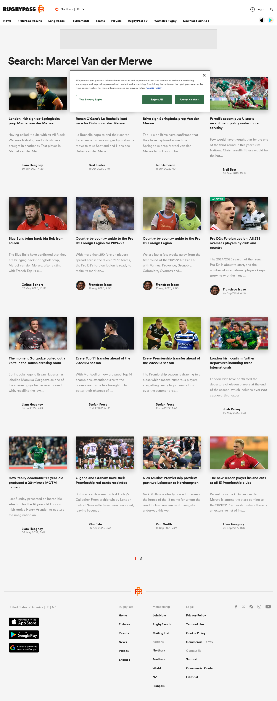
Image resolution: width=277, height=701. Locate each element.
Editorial (192, 677)
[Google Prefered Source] (49, 648)
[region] (140, 91)
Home (123, 615)
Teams (100, 21)
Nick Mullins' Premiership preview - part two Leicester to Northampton (170, 480)
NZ (155, 677)
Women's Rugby (165, 21)
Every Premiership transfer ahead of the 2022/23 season (171, 360)
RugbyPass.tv (162, 624)
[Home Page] (23, 9)
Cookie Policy (196, 633)
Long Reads (56, 21)
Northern (159, 650)
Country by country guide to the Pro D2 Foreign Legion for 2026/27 (104, 240)
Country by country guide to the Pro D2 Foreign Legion (171, 240)
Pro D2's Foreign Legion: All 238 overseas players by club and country (235, 243)
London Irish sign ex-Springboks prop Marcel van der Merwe (34, 120)
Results (124, 633)
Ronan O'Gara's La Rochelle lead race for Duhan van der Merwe (101, 120)
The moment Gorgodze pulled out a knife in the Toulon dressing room (37, 360)
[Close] (204, 75)
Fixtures (124, 624)
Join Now (159, 615)
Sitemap (124, 660)
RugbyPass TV (138, 21)
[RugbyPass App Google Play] (49, 635)
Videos (124, 651)
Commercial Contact (201, 668)
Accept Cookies (189, 99)
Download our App (196, 21)
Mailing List (161, 633)
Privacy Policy (196, 615)
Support (191, 659)
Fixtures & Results (30, 21)
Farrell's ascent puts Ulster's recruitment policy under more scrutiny (234, 123)
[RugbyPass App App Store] (49, 622)
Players (116, 21)
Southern (159, 659)
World (157, 668)
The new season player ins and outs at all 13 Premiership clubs (238, 480)
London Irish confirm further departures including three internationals (232, 363)
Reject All (157, 99)
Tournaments (80, 21)
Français (158, 686)
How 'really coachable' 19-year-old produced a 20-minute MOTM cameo (36, 482)
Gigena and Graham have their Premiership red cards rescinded (101, 480)
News (7, 21)
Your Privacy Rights (91, 99)
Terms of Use (195, 624)
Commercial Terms (199, 642)
